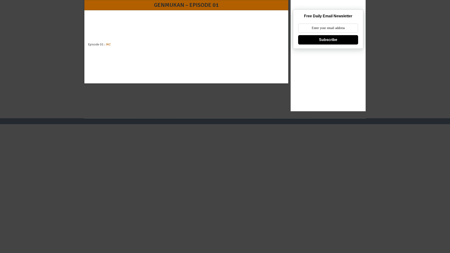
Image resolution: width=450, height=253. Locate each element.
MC (108, 44)
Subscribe (328, 40)
